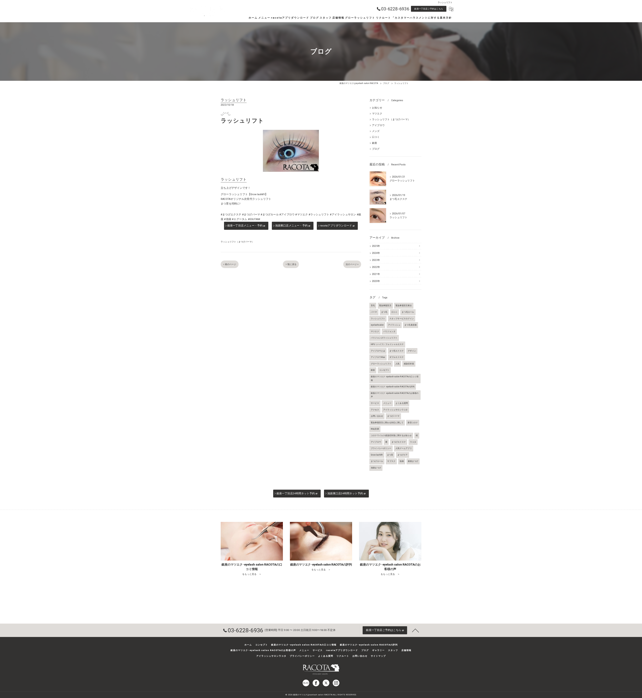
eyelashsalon (377, 325)
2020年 (376, 281)
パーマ (374, 312)
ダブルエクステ (396, 357)
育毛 (373, 305)
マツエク (377, 113)
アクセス (375, 410)
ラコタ (413, 442)
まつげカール (377, 461)
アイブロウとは (378, 351)
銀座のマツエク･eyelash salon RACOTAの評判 (392, 386)
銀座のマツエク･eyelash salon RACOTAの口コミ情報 (395, 378)
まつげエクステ (399, 442)
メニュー (387, 403)
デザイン (412, 351)
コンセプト (384, 370)
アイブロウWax (378, 357)
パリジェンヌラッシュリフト (384, 338)
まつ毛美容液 (410, 325)
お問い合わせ (377, 416)
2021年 (376, 274)
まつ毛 (384, 312)
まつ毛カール (408, 312)
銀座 (374, 143)
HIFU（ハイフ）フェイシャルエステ (387, 344)
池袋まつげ (376, 468)
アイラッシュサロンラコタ (395, 410)
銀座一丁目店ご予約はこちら (428, 9)
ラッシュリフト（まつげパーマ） (237, 241)
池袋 (402, 461)
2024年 (376, 253)
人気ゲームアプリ (403, 448)
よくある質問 (402, 403)
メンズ (376, 131)
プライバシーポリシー (381, 448)
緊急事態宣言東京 (404, 305)
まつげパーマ (393, 416)
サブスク (391, 461)
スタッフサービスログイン (401, 318)
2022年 (376, 267)
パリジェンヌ (389, 331)
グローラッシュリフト (381, 364)
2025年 (376, 246)
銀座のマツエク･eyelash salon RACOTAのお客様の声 (395, 395)
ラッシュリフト (378, 318)
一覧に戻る (290, 264)
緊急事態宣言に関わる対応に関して (387, 422)
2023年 (376, 260)
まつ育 (390, 455)
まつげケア (402, 455)
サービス (375, 403)
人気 (397, 364)
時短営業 (375, 429)
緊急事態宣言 (385, 305)
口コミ (376, 137)
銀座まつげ (413, 461)
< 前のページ (229, 264)
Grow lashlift (377, 455)
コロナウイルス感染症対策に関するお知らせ (391, 435)
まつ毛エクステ (396, 351)
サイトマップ (378, 656)
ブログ (376, 148)
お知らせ (377, 107)
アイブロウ (378, 125)
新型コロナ (413, 422)
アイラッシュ (394, 325)
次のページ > (352, 264)
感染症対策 (409, 364)
